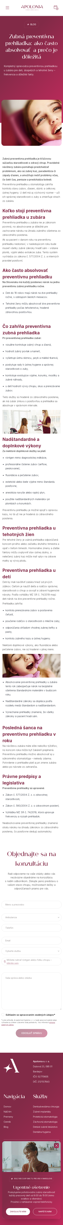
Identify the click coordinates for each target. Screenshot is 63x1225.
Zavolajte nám (18, 1211)
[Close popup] (56, 1145)
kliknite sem (13, 963)
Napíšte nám (45, 1211)
